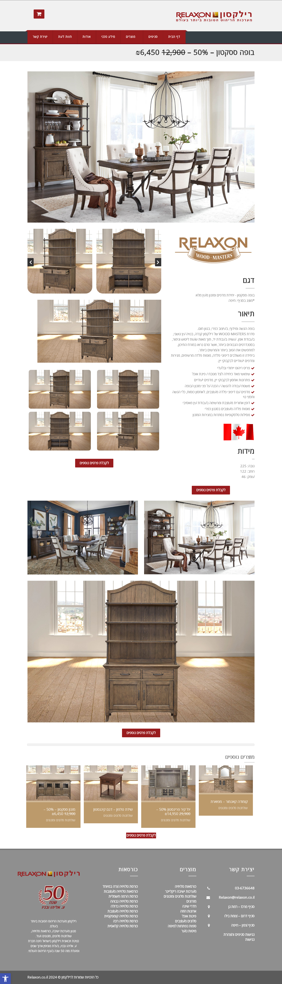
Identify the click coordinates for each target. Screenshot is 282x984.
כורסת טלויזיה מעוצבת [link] (123, 911)
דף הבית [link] (174, 37)
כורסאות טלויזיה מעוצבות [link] (121, 891)
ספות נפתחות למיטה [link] (182, 926)
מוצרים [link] (130, 37)
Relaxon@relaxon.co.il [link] (237, 897)
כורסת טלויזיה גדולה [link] (124, 906)
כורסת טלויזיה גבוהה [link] (124, 901)
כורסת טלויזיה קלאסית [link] (122, 926)
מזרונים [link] (191, 901)
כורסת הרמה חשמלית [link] (123, 896)
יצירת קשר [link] (40, 37)
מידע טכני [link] (108, 37)
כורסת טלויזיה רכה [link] (125, 921)
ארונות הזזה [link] (188, 911)
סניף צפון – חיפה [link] (243, 925)
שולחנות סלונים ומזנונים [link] (180, 896)
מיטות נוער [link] (188, 931)
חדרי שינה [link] (189, 906)
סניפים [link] (153, 37)
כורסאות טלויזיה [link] (185, 886)
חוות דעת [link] (65, 37)
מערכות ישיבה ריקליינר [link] (180, 891)
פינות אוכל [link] (189, 916)
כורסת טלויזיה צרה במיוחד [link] (120, 886)
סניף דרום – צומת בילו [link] (239, 916)
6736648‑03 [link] (245, 888)
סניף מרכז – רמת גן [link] (241, 907)
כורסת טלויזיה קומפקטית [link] (121, 916)
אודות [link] (87, 37)
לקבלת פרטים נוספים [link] (94, 463)
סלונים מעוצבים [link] (185, 921)
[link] (5, 978)
